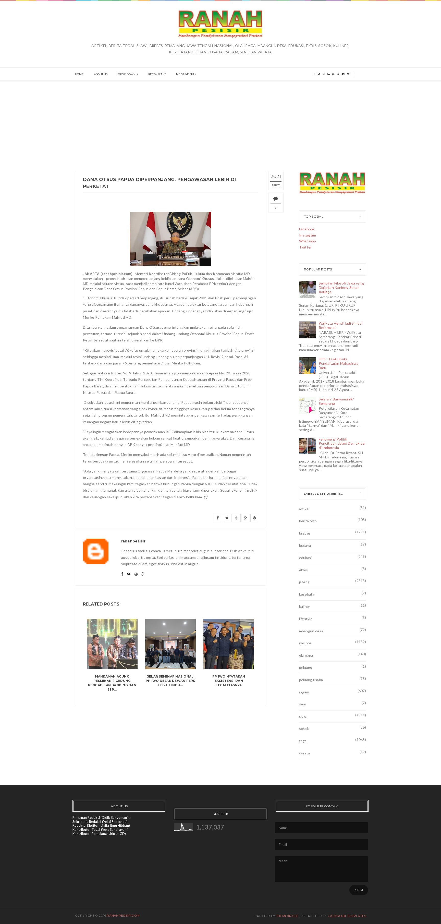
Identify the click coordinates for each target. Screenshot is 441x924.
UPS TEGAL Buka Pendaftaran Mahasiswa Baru (339, 363)
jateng (304, 582)
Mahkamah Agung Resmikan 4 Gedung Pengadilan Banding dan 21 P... (112, 682)
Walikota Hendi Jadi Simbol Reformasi (341, 325)
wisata (304, 753)
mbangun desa (311, 631)
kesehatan (308, 594)
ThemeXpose (287, 916)
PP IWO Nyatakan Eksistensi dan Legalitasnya (228, 680)
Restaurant (157, 74)
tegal (303, 741)
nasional (306, 643)
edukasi (305, 557)
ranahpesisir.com (123, 915)
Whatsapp (307, 241)
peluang (305, 667)
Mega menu (185, 74)
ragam (304, 692)
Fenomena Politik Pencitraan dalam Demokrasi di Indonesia (342, 443)
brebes (305, 533)
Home (79, 74)
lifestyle (306, 619)
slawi (303, 716)
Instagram (307, 235)
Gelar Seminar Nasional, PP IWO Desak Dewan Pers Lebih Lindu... (170, 680)
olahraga (306, 655)
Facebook (307, 229)
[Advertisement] (220, 120)
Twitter (305, 247)
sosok (304, 728)
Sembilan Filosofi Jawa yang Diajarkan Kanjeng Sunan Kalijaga (341, 287)
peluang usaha (311, 680)
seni (302, 704)
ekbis (303, 570)
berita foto (308, 521)
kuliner (304, 606)
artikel (304, 509)
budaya (305, 545)
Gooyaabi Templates (347, 916)
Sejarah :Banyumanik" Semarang (336, 401)
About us (101, 74)
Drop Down (127, 74)
